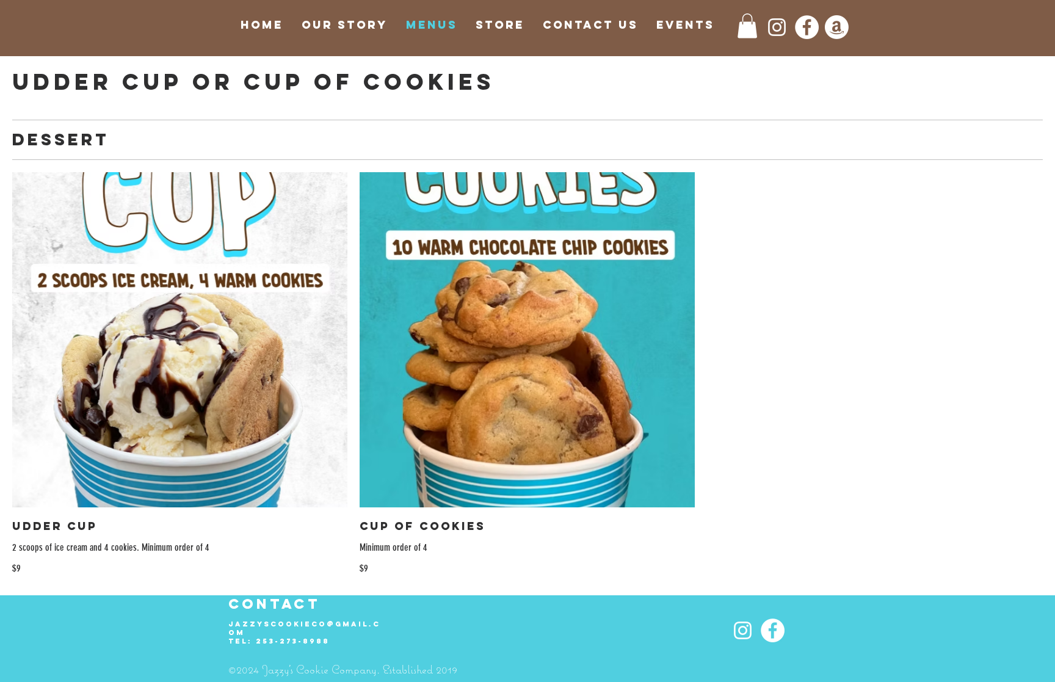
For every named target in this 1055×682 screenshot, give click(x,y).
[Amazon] (837, 27)
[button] (747, 25)
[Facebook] (807, 27)
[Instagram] (777, 27)
